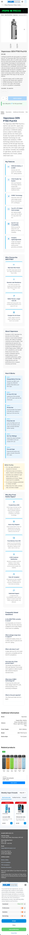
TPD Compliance (5, 865)
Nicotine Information (6, 867)
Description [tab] (9, 112)
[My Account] (22, 2)
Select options (14, 782)
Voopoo (4, 776)
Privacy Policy (14, 933)
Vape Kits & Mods (8, 15)
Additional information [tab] (18, 112)
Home (2, 15)
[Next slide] (24, 29)
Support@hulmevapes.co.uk (8, 848)
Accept (14, 921)
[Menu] (3, 2)
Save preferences (14, 929)
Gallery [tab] (2, 112)
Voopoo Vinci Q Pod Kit (8, 778)
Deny (14, 925)
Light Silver (4, 91)
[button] (25, 885)
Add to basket (17, 98)
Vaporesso (15, 15)
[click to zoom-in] (14, 29)
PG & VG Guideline (5, 862)
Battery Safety (5, 860)
